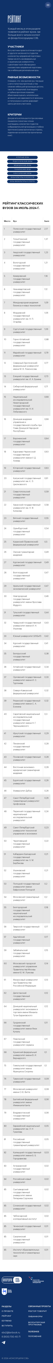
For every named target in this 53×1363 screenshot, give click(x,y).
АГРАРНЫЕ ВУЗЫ (22, 157)
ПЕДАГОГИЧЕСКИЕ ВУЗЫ (22, 161)
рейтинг (6, 1316)
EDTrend (7, 1320)
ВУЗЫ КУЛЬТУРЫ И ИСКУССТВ (22, 177)
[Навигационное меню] (48, 5)
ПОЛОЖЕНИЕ (34, 1336)
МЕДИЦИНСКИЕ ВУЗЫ (22, 165)
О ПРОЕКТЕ (7, 1311)
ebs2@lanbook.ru (11, 1332)
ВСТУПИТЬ (7, 1325)
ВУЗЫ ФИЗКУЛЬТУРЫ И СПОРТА (22, 181)
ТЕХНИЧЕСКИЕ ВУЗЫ (22, 169)
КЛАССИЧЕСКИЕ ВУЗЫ (22, 173)
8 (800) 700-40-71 (11, 1337)
